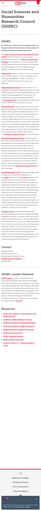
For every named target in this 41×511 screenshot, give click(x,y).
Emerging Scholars (10, 100)
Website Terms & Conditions (22, 507)
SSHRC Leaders (6, 278)
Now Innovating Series (20, 487)
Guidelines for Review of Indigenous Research (19, 326)
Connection (24, 177)
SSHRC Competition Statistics (13, 336)
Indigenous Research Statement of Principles (18, 329)
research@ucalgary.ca (20, 491)
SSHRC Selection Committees (13, 339)
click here (19, 301)
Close (36, 500)
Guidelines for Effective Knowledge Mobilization (19, 323)
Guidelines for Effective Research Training (17, 319)
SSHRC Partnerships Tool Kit (13, 333)
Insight (6, 177)
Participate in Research (21, 482)
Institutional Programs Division (14, 134)
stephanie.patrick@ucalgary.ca (11, 259)
